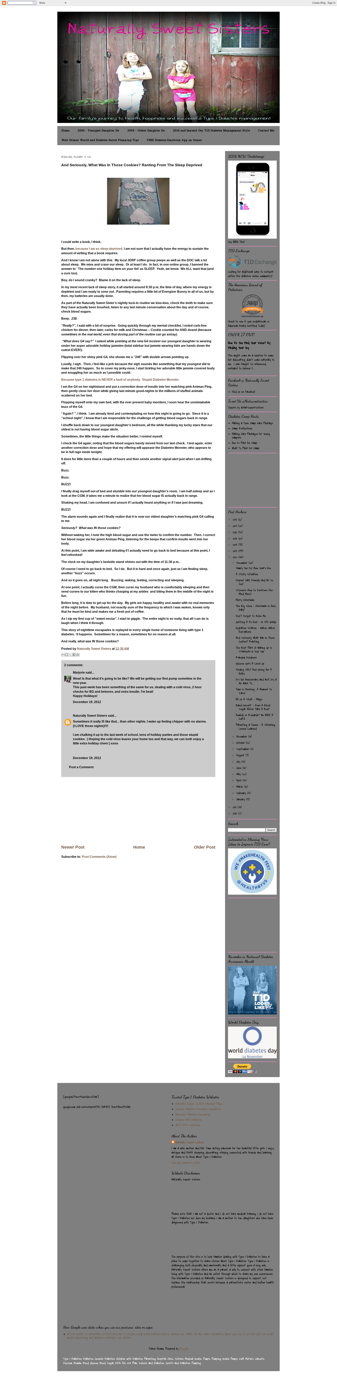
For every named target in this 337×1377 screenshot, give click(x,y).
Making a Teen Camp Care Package (252, 423)
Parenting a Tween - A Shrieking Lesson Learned (255, 727)
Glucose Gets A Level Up (250, 663)
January (241, 799)
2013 (235, 551)
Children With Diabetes (188, 1120)
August (241, 755)
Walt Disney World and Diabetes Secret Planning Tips (100, 140)
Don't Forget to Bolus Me (251, 616)
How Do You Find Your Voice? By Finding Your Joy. (249, 345)
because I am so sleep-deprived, (99, 248)
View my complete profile (185, 1163)
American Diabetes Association (193, 1114)
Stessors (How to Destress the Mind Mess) (254, 592)
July (238, 762)
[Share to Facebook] (74, 655)
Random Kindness (246, 657)
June (239, 768)
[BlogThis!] (67, 655)
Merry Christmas (245, 600)
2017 (235, 526)
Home (65, 131)
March (240, 787)
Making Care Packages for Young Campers (251, 436)
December (242, 563)
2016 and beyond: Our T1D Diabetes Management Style (211, 131)
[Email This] (63, 655)
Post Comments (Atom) (99, 856)
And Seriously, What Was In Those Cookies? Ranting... (255, 640)
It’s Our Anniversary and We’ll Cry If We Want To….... (256, 681)
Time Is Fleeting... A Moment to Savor (254, 691)
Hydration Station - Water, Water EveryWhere (255, 630)
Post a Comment (81, 767)
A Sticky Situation (247, 574)
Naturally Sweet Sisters (94, 648)
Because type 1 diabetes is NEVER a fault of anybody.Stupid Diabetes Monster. (120, 379)
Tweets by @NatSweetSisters (246, 407)
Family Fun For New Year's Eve (253, 568)
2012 (235, 557)
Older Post (204, 847)
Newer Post (72, 847)
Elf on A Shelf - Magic (249, 699)
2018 (235, 519)
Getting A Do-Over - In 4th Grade (256, 622)
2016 (235, 532)
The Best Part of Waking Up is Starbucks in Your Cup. (254, 650)
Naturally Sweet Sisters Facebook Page (198, 1104)
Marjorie (79, 672)
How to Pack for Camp (244, 443)
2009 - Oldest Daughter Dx (146, 131)
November (242, 736)
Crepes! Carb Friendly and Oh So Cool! (254, 582)
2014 (235, 545)
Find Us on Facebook (243, 392)
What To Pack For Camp (245, 448)
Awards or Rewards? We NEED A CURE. (254, 717)
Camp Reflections (242, 428)
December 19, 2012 (87, 702)
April (239, 780)
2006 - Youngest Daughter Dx (98, 131)
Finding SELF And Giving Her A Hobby (254, 672)
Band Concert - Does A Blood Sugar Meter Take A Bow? (253, 707)
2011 (235, 807)
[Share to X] (70, 655)
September (243, 749)
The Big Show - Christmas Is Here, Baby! (256, 608)
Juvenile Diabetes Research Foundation (198, 1109)
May (239, 774)
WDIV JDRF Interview (187, 1125)
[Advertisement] (138, 810)
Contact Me (266, 131)
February (241, 793)
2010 (235, 813)
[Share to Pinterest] (78, 655)
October (241, 743)
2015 (235, 538)
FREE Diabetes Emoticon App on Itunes (174, 140)
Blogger (183, 1349)
